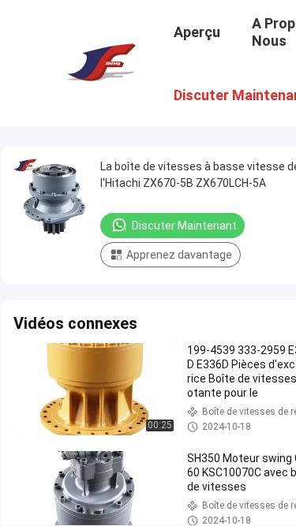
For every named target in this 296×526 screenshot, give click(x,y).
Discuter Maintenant (184, 225)
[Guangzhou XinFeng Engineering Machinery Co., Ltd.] (99, 61)
